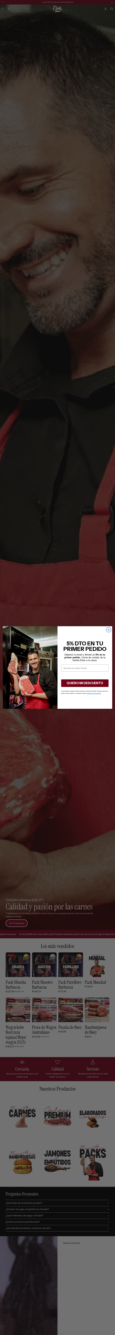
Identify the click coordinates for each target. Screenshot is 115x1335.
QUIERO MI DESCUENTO (85, 683)
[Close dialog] (108, 629)
